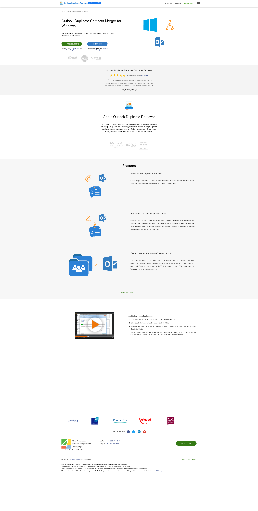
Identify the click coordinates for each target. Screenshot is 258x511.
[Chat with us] (143, 145)
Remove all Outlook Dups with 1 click (149, 213)
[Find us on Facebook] (128, 431)
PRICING (178, 3)
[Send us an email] (144, 431)
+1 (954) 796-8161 (114, 441)
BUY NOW (98, 44)
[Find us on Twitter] (133, 431)
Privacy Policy (75, 48)
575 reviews (144, 75)
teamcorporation (113, 444)
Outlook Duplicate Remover (174, 481)
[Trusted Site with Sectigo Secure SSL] (97, 58)
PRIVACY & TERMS (189, 459)
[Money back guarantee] (86, 58)
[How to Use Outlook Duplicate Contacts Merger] (94, 325)
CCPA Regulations (161, 471)
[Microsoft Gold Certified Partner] (73, 58)
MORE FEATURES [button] (128, 293)
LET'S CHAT (188, 443)
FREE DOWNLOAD (73, 44)
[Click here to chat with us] (189, 3)
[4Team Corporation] (66, 444)
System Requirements (72, 50)
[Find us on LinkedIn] (139, 431)
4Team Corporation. (75, 459)
